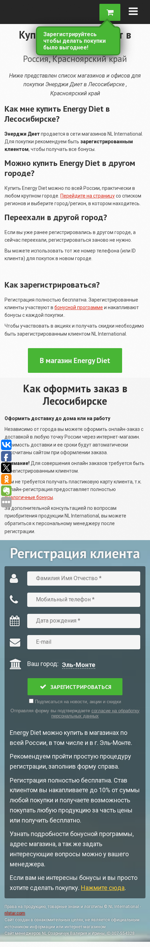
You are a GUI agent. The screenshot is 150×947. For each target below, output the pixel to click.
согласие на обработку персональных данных (95, 713)
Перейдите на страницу (87, 196)
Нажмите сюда (103, 887)
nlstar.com (15, 913)
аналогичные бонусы (29, 497)
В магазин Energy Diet (75, 360)
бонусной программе (78, 307)
